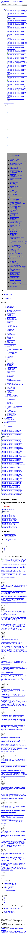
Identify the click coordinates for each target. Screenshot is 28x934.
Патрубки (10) (13, 250)
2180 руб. (3, 584)
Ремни (8, 361)
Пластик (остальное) (12, 326)
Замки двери (10, 376)
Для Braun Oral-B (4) (15, 282)
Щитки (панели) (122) (15, 191)
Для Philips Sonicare (11, 421)
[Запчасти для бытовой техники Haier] (17, 43)
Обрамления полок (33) (16, 175)
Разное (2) (12, 214)
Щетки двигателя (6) (15, 225)
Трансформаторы (11, 336)
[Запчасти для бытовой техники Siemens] (17, 85)
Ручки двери (10, 330)
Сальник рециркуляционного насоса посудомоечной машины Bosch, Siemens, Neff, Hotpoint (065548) (13, 696)
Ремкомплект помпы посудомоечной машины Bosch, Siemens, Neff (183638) (13, 811)
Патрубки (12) (13, 209)
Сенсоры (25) (13, 183)
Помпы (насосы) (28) (15, 245)
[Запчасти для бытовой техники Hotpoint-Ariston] (17, 49)
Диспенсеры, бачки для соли (14, 386)
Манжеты (9, 350)
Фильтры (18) (13, 270)
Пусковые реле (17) (14, 180)
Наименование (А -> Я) (10, 534)
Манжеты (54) (13, 204)
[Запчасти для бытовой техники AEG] (17, 12)
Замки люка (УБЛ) (11, 348)
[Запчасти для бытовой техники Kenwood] (17, 55)
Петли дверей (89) (14, 176)
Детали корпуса (11, 415)
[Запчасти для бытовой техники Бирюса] (17, 26)
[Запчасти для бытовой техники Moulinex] (17, 68)
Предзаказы (10, 426)
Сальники (9, 365)
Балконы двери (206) (15, 157)
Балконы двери (10, 306)
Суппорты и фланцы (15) (16, 221)
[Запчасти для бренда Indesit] (8, 520)
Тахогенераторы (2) (14, 222)
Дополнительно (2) (14, 289)
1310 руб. (3, 636)
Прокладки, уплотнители (13, 407)
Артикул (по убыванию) (10, 540)
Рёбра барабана (10, 363)
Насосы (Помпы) (11, 353)
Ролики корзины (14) (15, 249)
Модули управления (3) (16, 253)
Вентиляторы (10, 307)
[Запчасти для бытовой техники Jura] (16, 53)
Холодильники (10, 106)
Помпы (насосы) (11, 387)
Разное (8, 360)
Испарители (10, 315)
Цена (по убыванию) (9, 538)
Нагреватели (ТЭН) (12, 352)
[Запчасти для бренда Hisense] (8, 518)
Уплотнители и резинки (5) (16, 239)
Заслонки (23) (13, 166)
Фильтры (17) (13, 190)
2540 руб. (3, 687)
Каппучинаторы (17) (15, 273)
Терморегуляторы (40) (15, 186)
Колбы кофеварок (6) (15, 259)
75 (4, 551)
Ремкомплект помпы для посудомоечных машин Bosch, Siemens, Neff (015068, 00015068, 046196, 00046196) (14, 766)
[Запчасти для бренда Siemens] (9, 526)
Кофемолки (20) (14, 277)
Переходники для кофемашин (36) (18, 266)
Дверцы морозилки (11, 311)
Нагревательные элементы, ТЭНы (15, 384)
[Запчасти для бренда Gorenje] (8, 516)
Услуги (5, 425)
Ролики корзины (11, 391)
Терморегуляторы (11, 334)
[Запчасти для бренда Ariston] (5, 508)
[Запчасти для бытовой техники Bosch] (17, 23)
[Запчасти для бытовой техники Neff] (16, 69)
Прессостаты (10, 359)
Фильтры (9, 338)
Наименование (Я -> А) (10, 535)
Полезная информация (9, 912)
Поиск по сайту (8, 291)
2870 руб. (3, 713)
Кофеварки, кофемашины (13, 131)
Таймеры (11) (13, 184)
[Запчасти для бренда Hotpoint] (9, 519)
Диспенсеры (10, 346)
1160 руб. (3, 660)
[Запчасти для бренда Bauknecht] (5, 512)
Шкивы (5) (12, 226)
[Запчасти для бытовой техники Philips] (17, 76)
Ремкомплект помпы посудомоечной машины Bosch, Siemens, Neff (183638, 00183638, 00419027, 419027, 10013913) (13, 788)
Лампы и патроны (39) (15, 168)
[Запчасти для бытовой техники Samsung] (17, 82)
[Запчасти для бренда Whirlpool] (9, 527)
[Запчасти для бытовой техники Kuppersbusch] (17, 59)
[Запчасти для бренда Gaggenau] (9, 515)
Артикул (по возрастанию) (10, 539)
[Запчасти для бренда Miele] (8, 523)
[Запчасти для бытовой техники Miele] (17, 65)
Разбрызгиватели (11, 388)
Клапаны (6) (13, 235)
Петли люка (10, 356)
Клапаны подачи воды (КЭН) (14, 349)
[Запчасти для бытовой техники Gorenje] (17, 41)
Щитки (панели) (11, 340)
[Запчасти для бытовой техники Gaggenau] (17, 38)
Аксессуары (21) (14, 194)
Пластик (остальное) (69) (16, 178)
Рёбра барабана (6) (14, 217)
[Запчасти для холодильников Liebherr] (17, 62)
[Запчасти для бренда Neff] (8, 524)
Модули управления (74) (16, 171)
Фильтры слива (10, 369)
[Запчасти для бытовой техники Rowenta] (17, 78)
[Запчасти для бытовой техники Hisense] (17, 46)
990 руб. (3, 610)
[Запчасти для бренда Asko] (8, 509)
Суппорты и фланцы (12, 367)
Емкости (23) (13, 258)
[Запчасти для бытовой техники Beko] (17, 20)
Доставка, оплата (8, 294)
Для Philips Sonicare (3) (15, 284)
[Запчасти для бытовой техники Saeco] (17, 80)
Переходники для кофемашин (14, 406)
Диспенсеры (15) (14, 200)
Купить (2, 582)
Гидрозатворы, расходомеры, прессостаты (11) (17, 237)
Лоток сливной (10, 318)
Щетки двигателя (11, 371)
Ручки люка (10, 364)
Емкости (9, 398)
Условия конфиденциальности (11, 909)
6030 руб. (3, 758)
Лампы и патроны (11, 317)
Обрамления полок (11, 323)
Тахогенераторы (11, 368)
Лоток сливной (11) (14, 170)
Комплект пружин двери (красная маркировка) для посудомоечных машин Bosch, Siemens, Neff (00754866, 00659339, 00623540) (13, 619)
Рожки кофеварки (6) (15, 272)
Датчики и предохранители (14, 310)
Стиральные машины (12, 114)
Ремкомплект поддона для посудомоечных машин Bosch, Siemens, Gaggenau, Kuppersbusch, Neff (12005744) (14, 859)
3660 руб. (3, 784)
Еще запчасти (10, 147)
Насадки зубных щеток (12, 139)
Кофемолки (9, 417)
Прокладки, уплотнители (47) (17, 268)
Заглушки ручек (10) (15, 164)
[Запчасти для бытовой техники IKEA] (17, 50)
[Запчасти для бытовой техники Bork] (16, 22)
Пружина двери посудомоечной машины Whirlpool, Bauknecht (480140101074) (11, 642)
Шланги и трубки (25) (15, 269)
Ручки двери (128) (14, 182)
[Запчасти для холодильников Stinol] (16, 88)
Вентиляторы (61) (14, 159)
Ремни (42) (12, 215)
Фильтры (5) (13, 252)
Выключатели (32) (14, 160)
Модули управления (12, 319)
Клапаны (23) (13, 262)
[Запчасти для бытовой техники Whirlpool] (17, 97)
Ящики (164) (13, 193)
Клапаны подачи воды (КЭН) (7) (18, 203)
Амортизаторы (10, 345)
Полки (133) (13, 179)
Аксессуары (10, 342)
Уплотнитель (10, 337)
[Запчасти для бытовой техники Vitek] (17, 92)
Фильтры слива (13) (15, 223)
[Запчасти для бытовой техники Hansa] (17, 42)
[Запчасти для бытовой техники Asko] (17, 16)
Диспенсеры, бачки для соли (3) (18, 243)
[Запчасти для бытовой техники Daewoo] (17, 30)
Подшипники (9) (14, 211)
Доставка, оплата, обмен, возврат (12, 908)
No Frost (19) (13, 174)
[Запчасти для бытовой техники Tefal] (16, 89)
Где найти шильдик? (9, 911)
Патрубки (9, 354)
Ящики (8, 341)
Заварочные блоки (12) (15, 274)
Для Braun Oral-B (11, 419)
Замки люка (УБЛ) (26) (15, 202)
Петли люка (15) (14, 210)
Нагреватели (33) (14, 172)
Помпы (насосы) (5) (15, 265)
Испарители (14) (14, 167)
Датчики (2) (13, 234)
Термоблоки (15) (14, 263)
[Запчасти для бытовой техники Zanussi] (17, 100)
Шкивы (8, 372)
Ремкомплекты (10, 390)
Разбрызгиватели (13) (15, 246)
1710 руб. (3, 805)
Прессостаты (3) (14, 213)
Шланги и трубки (11, 408)
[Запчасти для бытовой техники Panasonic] (17, 74)
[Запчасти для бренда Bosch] (8, 514)
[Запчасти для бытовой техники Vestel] (17, 91)
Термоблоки (10, 403)
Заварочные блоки (11, 414)
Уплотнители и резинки (13, 383)
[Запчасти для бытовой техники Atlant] (17, 10)
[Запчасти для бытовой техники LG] (16, 61)
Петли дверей (10, 325)
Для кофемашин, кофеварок (11, 396)
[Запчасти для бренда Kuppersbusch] (10, 522)
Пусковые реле (10, 329)
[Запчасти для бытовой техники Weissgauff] (17, 95)
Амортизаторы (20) (14, 199)
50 (4, 550)
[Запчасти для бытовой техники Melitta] (17, 63)
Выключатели (10, 309)
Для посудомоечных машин (11, 373)
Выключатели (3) (14, 231)
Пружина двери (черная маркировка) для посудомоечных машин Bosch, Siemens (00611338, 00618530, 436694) (14, 668)
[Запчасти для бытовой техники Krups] (17, 57)
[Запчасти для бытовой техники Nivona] (17, 72)
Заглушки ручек (11, 313)
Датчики (9, 377)
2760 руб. (3, 830)
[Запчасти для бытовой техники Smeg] (17, 86)
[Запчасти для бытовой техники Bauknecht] (11, 19)
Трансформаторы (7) (15, 187)
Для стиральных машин (10, 344)
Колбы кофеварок (11, 399)
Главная (3, 494)
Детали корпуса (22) (15, 276)
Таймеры (9, 333)
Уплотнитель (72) (14, 188)
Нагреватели (10, 321)
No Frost (9, 322)
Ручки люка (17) (14, 218)
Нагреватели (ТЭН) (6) (15, 206)
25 (4, 548)
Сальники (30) (13, 219)
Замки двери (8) (14, 233)
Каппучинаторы (11, 413)
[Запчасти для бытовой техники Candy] (17, 27)
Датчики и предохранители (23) (18, 161)
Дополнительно (11, 423)
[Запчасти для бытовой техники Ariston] (17, 14)
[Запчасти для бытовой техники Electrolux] (17, 35)
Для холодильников (9, 304)
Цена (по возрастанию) (9, 536)
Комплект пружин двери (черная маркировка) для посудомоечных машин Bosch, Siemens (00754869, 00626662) (13, 592)
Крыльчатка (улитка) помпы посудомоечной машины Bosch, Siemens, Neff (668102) (13, 740)
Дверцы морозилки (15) (16, 163)
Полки (8, 327)
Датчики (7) (13, 261)
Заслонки (9, 314)
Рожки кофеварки (11, 411)
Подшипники (10, 357)
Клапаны (9, 379)
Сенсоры (9, 331)
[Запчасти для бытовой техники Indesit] (17, 51)
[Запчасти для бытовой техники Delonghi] (17, 32)
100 (4, 552)
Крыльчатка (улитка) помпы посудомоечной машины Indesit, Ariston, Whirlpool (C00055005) (13, 720)
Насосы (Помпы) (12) (15, 207)
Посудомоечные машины (13, 122)
